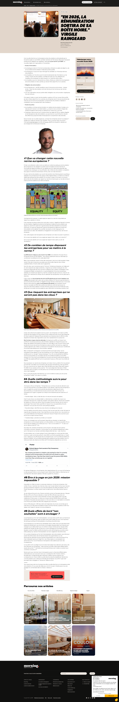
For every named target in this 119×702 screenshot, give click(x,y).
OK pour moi (111, 695)
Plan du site (50, 697)
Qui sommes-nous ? (71, 681)
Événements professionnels (58, 681)
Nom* (87, 78)
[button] (27, 2)
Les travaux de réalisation (43, 686)
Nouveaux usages (32, 5)
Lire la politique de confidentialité (98, 691)
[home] (17, 2)
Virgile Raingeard (33, 122)
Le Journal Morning (71, 687)
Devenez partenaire (71, 691)
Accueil (25, 5)
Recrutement (70, 683)
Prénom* (79, 78)
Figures (46, 122)
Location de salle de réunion (29, 685)
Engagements (70, 689)
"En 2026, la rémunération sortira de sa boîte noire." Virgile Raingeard (47, 5)
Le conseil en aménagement (43, 681)
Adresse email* (80, 84)
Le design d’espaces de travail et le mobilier (44, 684)
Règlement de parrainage (39, 697)
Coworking (26, 681)
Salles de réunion (56, 685)
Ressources (70, 685)
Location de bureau (27, 683)
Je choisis (98, 695)
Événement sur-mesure (57, 683)
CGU (45, 697)
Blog (28, 5)
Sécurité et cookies (56, 697)
